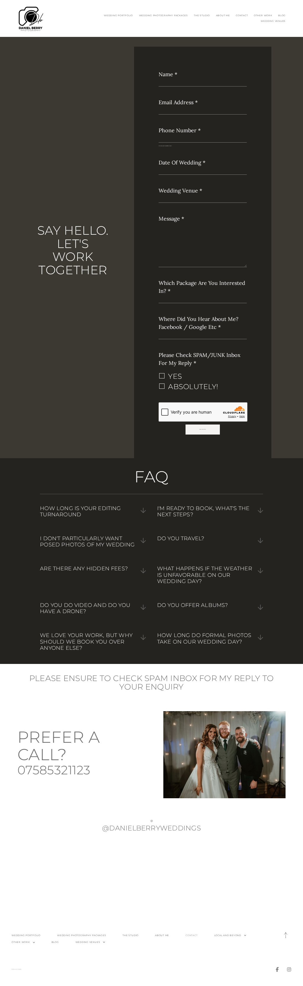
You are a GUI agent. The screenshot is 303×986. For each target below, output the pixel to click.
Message (171, 218)
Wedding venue (180, 190)
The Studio (202, 15)
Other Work (263, 15)
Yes (175, 376)
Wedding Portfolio (118, 15)
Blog (282, 15)
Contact (242, 15)
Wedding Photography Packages (163, 15)
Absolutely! (193, 387)
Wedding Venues (273, 21)
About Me (223, 15)
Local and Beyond (227, 935)
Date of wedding (182, 162)
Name (168, 74)
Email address (178, 102)
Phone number (180, 130)
